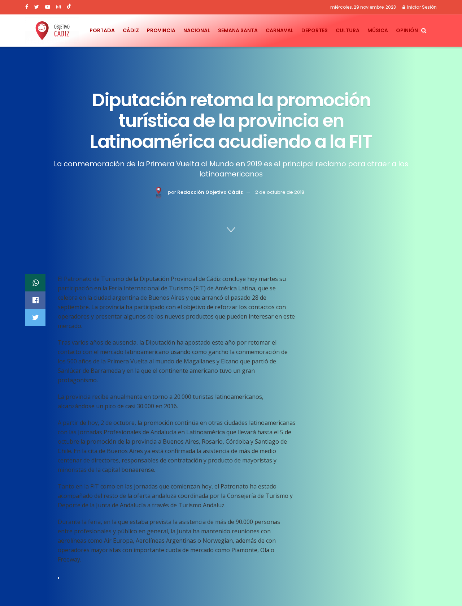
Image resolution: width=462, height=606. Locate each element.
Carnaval (279, 30)
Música (377, 30)
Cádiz (131, 30)
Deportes (314, 30)
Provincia (161, 30)
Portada (102, 30)
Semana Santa (238, 30)
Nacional (196, 30)
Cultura (347, 30)
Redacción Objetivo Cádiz (210, 192)
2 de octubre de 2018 (279, 192)
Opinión (407, 30)
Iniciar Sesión (421, 7)
